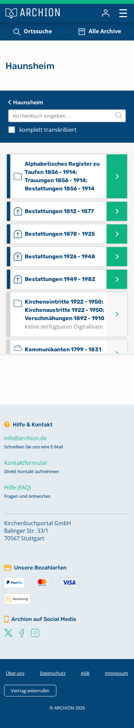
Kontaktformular (25, 463)
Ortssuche (38, 31)
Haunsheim (27, 102)
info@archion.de (25, 438)
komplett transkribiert (48, 129)
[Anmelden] (105, 13)
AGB (85, 673)
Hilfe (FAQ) (17, 487)
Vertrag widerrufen (30, 691)
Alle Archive (105, 31)
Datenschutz (53, 673)
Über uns (15, 673)
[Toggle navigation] (123, 13)
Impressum (116, 673)
